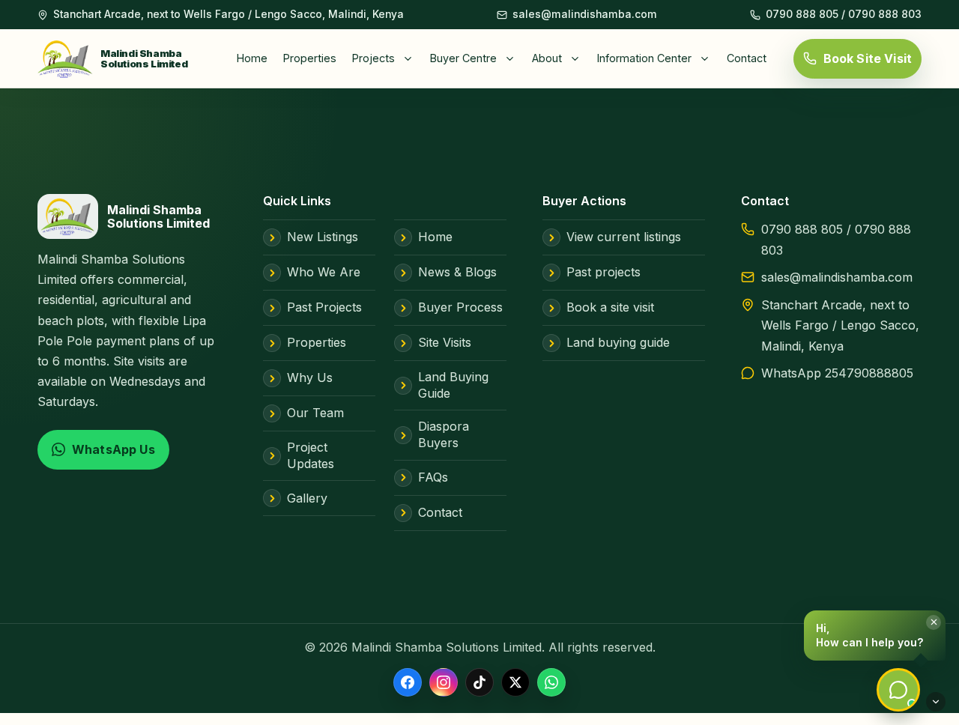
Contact (746, 58)
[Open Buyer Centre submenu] (513, 58)
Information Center (644, 58)
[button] (875, 635)
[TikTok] (479, 682)
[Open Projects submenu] (411, 58)
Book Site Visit (867, 58)
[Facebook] (407, 682)
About (547, 58)
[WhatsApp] (551, 682)
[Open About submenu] (578, 58)
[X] (515, 682)
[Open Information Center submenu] (708, 58)
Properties (309, 58)
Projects (373, 58)
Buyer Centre (463, 58)
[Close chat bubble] (933, 622)
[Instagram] (443, 682)
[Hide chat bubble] (936, 702)
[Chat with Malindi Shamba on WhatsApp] (898, 690)
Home (252, 58)
